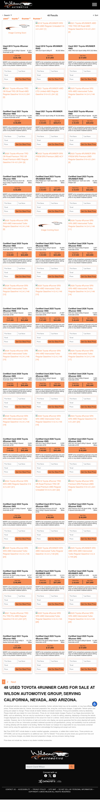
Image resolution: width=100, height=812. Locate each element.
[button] (94, 704)
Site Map (52, 789)
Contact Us (11, 789)
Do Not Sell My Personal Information (76, 789)
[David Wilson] (18, 4)
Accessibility (24, 789)
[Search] (71, 766)
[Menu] (94, 5)
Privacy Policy (39, 789)
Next (13, 682)
